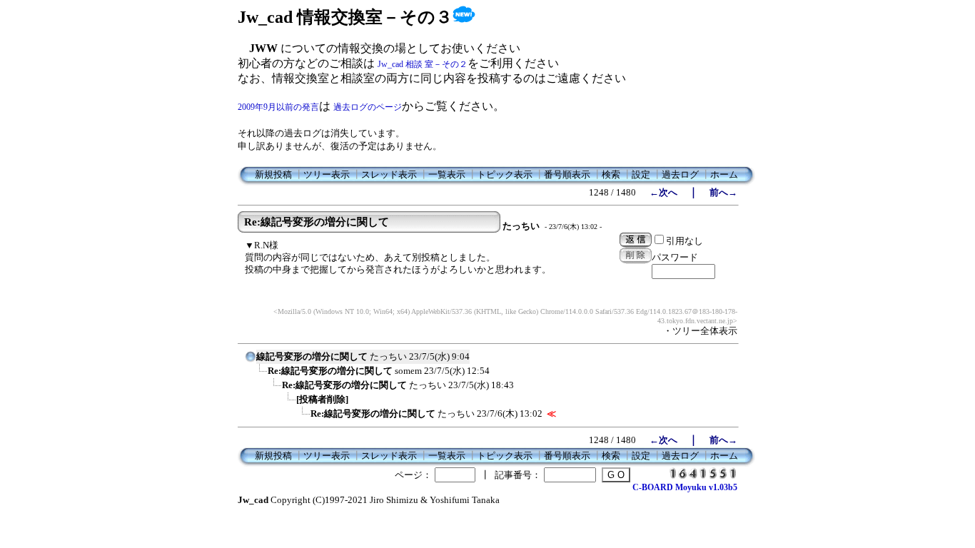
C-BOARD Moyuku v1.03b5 (684, 487)
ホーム (724, 174)
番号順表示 (567, 174)
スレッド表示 (389, 174)
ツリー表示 (326, 174)
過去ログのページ (367, 107)
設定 (641, 174)
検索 (611, 174)
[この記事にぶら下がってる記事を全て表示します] (260, 375)
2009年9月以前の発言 (278, 107)
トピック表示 (504, 174)
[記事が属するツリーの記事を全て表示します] (250, 361)
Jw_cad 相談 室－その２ (423, 64)
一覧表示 (446, 174)
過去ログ (680, 174)
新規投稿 (273, 174)
